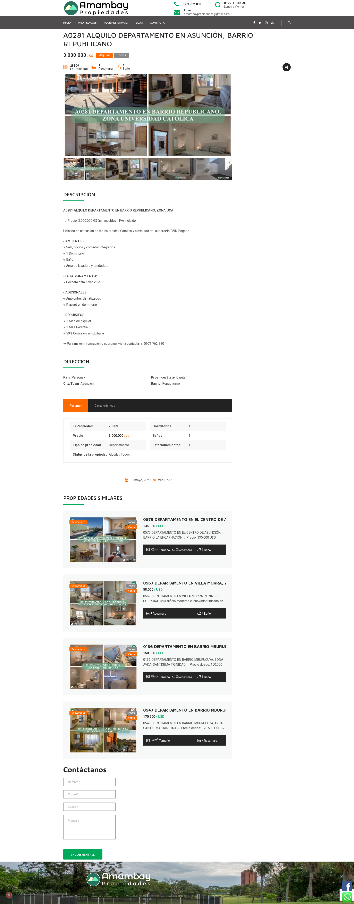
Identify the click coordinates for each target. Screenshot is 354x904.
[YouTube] (272, 23)
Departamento (119, 445)
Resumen (75, 405)
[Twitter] (260, 23)
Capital (181, 377)
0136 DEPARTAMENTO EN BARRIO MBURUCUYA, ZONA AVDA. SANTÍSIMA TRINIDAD (224, 646)
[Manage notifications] (9, 895)
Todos (125, 454)
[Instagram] (266, 23)
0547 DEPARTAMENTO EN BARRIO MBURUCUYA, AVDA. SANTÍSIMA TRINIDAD (218, 710)
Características (104, 405)
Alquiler (114, 454)
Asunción (87, 383)
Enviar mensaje (83, 854)
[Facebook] (254, 23)
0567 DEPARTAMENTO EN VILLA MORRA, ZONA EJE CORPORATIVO (208, 583)
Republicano (171, 383)
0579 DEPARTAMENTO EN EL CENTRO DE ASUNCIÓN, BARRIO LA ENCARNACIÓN (220, 519)
